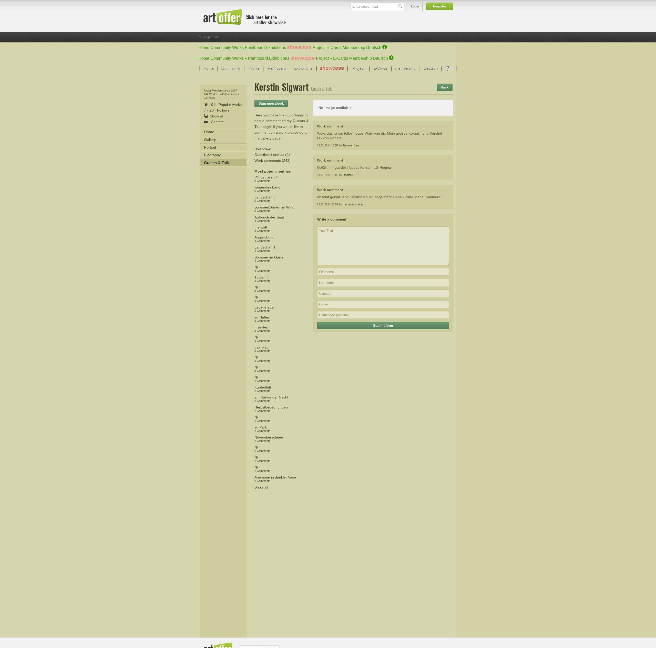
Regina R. (349, 174)
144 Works (211, 94)
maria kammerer (353, 204)
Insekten (262, 328)
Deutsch (373, 47)
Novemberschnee (268, 438)
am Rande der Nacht (271, 398)
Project (319, 47)
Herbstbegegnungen (271, 408)
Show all (261, 487)
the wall (262, 228)
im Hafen (262, 318)
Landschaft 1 (264, 248)
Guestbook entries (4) (272, 155)
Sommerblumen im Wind (274, 208)
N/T (262, 268)
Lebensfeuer (264, 308)
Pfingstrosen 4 (266, 178)
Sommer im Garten (269, 258)
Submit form (383, 325)
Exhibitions (276, 47)
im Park (262, 428)
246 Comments (229, 94)
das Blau (262, 348)
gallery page (271, 138)
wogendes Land (267, 188)
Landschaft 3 (264, 198)
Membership (354, 47)
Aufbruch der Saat (269, 218)
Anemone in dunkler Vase (275, 478)
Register (439, 6)
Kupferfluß (262, 388)
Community (220, 47)
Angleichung (264, 238)
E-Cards (334, 47)
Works (238, 47)
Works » (239, 58)
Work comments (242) (272, 160)
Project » (324, 58)
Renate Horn (351, 145)
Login (415, 6)
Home (203, 47)
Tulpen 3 (262, 278)
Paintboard (255, 47)
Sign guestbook (271, 103)
